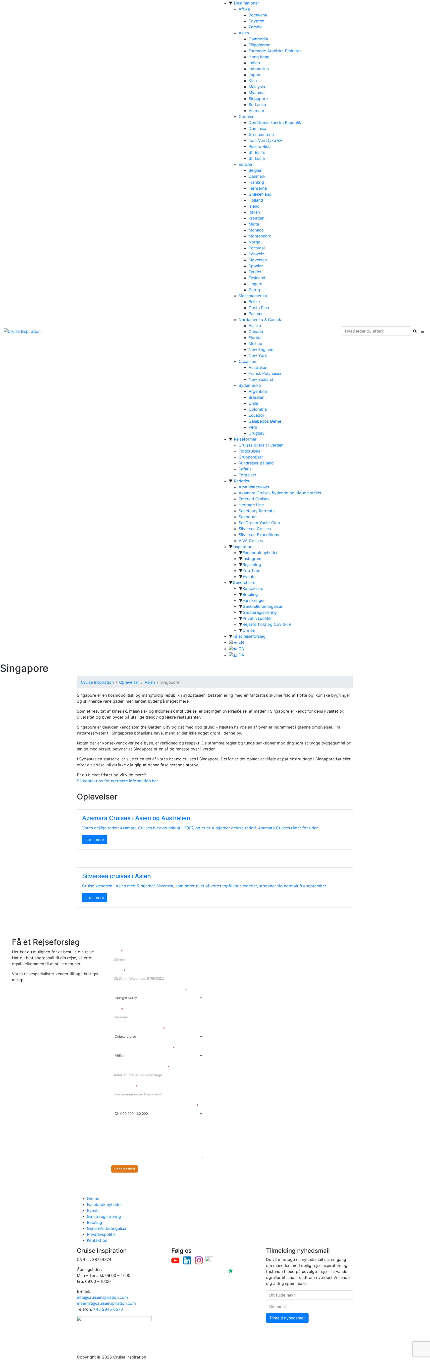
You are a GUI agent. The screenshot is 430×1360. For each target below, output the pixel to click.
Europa (245, 164)
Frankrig (256, 182)
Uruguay (257, 433)
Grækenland (260, 194)
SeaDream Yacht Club (259, 522)
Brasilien (256, 397)
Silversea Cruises (255, 528)
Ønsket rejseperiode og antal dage (140, 1067)
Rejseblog (252, 564)
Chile (253, 403)
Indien (254, 62)
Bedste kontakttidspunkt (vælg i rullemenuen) (149, 990)
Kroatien (256, 218)
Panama (256, 313)
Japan (254, 74)
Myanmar (257, 92)
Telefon (118, 971)
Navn (116, 951)
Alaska (255, 325)
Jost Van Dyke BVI (266, 140)
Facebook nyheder (260, 552)
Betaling (250, 594)
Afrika (244, 8)
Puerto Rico (260, 146)
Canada (256, 331)
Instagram (252, 558)
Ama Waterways (254, 486)
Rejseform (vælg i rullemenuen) (138, 1028)
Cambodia (258, 38)
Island (254, 206)
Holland (256, 200)
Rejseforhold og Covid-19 (267, 624)
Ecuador (256, 415)
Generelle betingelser (262, 606)
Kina (253, 80)
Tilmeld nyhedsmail (287, 1317)
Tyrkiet (255, 271)
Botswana (258, 14)
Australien (258, 367)
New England (261, 349)
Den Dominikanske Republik (275, 122)
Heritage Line (251, 504)
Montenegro (260, 235)
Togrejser (247, 474)
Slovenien (258, 259)
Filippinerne (259, 44)
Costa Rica (259, 307)
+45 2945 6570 (108, 1309)
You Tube (251, 570)
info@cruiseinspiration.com (102, 1297)
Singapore (258, 98)
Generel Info (244, 582)
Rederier (242, 480)
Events (249, 576)
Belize (254, 301)
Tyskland (257, 277)
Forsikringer (254, 600)
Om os (249, 630)
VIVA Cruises (251, 540)
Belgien (255, 170)
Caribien (246, 116)
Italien (254, 212)
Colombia (258, 409)
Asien (244, 32)
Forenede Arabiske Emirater (275, 50)
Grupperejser (251, 456)
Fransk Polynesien (265, 373)
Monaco (256, 229)
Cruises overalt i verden (261, 445)
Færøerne (258, 188)
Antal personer (124, 1086)
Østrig (254, 289)
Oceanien (247, 361)
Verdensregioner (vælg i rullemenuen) (142, 1048)
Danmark (257, 176)
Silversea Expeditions (259, 534)
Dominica (257, 128)
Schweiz (256, 253)
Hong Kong (259, 56)
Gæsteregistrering (260, 612)
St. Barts (257, 152)
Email (117, 1009)
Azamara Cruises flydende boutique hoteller (280, 492)
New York (258, 355)
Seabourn (248, 516)
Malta (254, 224)
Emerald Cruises (254, 498)
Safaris (245, 468)
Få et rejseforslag (249, 636)
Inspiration (242, 546)
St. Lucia (257, 158)
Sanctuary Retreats (256, 510)
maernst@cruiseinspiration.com (106, 1303)
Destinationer (246, 2)
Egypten (256, 20)
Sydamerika (250, 385)
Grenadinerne (261, 134)
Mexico (255, 343)
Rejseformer (245, 439)
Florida (255, 337)
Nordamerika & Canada (260, 319)
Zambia (256, 26)
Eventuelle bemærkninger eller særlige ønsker (148, 1125)
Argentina (258, 391)
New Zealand (261, 379)
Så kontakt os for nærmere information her (117, 780)
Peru (253, 427)
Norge (254, 241)
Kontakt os (253, 588)
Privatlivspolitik (257, 618)
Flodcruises (249, 451)
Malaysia (257, 86)
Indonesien (259, 68)
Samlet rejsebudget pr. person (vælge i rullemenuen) (154, 1106)
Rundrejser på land (256, 462)
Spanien (256, 265)
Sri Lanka (257, 104)
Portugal (257, 247)
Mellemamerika (253, 295)
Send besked (124, 1169)
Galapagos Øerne (265, 421)
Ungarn (255, 283)
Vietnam (256, 110)
